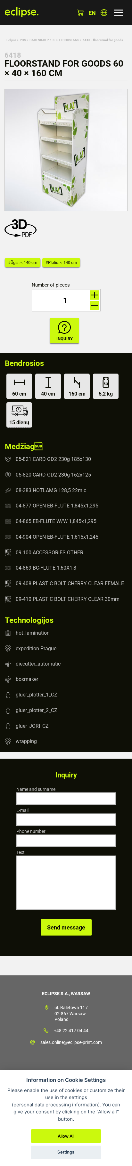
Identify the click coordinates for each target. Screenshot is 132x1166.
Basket (80, 12)
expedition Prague (36, 648)
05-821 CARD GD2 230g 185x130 (53, 459)
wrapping (26, 741)
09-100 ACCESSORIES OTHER (49, 552)
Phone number (30, 831)
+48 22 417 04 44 (71, 1030)
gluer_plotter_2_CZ (36, 710)
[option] (66, 150)
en (92, 13)
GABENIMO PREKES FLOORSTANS (54, 40)
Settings (65, 1152)
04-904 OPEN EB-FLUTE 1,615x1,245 (57, 537)
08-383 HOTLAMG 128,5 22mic (51, 490)
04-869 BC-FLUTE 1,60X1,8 (46, 568)
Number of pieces (51, 285)
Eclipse (11, 40)
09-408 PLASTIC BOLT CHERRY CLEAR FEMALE (70, 583)
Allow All (66, 1136)
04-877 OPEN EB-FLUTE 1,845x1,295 (57, 506)
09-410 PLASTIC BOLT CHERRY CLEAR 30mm (68, 599)
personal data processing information (55, 1105)
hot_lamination (33, 633)
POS (23, 40)
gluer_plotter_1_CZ (36, 695)
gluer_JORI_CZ (32, 726)
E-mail (22, 810)
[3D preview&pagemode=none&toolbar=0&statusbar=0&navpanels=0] (22, 235)
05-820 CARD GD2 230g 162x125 (53, 475)
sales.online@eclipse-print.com (71, 1042)
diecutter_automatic (38, 664)
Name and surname (35, 789)
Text (20, 852)
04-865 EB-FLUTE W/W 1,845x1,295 (56, 521)
